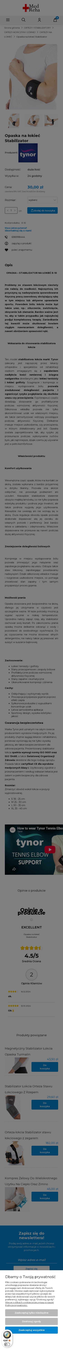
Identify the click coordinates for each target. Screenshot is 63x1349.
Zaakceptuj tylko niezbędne (31, 1312)
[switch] (7, 1344)
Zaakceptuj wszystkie (32, 1330)
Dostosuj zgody (31, 1321)
